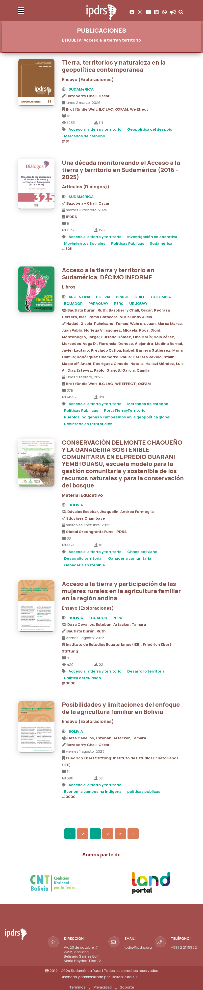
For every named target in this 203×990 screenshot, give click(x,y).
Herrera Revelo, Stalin (154, 357)
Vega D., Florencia (99, 343)
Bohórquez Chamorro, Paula (104, 357)
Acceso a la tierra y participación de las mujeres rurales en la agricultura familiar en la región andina (121, 591)
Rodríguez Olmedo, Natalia (118, 363)
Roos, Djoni (149, 330)
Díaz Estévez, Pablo (86, 370)
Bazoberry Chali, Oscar (88, 95)
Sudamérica (161, 243)
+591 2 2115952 (184, 947)
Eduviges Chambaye (85, 518)
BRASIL (122, 296)
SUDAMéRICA (81, 89)
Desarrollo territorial (83, 558)
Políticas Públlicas (81, 410)
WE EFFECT (125, 383)
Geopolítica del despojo (149, 129)
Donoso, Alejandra (135, 343)
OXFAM (121, 109)
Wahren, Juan (143, 323)
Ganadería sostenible (84, 565)
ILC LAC (106, 109)
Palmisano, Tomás (111, 323)
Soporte (127, 987)
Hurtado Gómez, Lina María (126, 336)
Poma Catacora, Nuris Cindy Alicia (120, 316)
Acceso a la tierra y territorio (95, 129)
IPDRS (71, 216)
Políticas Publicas (127, 243)
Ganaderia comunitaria (129, 558)
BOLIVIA (103, 296)
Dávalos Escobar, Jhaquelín (92, 511)
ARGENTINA (79, 296)
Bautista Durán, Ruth (87, 310)
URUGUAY (138, 303)
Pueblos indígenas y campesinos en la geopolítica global (117, 417)
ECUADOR (73, 303)
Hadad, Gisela (79, 323)
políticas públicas (143, 791)
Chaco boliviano (142, 551)
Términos (77, 987)
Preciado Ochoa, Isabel (112, 350)
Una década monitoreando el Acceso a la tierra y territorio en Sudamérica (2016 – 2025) (121, 169)
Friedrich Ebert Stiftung (88, 758)
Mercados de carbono (84, 136)
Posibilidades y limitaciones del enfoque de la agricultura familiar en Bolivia (121, 708)
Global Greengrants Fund (90, 531)
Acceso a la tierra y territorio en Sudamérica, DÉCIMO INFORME (108, 273)
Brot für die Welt (81, 109)
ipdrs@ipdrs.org (138, 947)
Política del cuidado (82, 677)
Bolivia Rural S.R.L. (127, 976)
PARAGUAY (98, 303)
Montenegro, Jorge (80, 336)
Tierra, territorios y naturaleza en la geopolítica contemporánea (114, 65)
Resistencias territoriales (88, 423)
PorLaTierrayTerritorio (125, 410)
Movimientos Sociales (84, 243)
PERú (119, 303)
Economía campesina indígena (93, 791)
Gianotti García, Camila (128, 370)
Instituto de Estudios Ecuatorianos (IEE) (103, 644)
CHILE (139, 296)
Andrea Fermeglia (137, 511)
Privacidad (103, 987)
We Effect (139, 109)
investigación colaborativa (152, 236)
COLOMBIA (161, 296)
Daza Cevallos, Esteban (89, 624)
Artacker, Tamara (129, 624)
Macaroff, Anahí (76, 363)
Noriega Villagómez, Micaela (110, 330)
